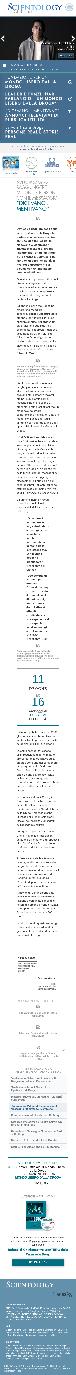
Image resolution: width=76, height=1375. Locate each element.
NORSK (48, 1314)
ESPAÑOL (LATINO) (15, 1317)
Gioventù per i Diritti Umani (48, 1356)
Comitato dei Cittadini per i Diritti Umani (24, 1358)
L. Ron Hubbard (13, 1330)
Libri (59, 1332)
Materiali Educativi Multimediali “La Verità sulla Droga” (36, 1098)
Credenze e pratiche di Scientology (39, 1330)
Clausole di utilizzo (59, 1368)
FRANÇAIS (12, 1311)
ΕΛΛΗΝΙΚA (60, 1317)
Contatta (42, 1335)
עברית (23, 1311)
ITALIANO (10, 1319)
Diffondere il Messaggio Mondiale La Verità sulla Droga (37, 1133)
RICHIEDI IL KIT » (38, 1262)
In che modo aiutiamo (11, 173)
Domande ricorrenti (46, 1332)
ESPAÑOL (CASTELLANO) (40, 1317)
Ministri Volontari (27, 1332)
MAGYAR (37, 1314)
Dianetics (27, 1345)
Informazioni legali (12, 1371)
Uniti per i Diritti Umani (23, 1356)
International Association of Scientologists (40, 1350)
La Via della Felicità (31, 172)
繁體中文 (54, 1311)
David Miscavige (23, 1348)
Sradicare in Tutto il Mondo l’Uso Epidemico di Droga (31, 1089)
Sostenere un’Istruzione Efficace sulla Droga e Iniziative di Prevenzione (34, 1080)
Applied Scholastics (52, 171)
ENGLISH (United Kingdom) (47, 1308)
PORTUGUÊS (24, 1319)
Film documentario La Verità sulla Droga (35, 1115)
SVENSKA (58, 1314)
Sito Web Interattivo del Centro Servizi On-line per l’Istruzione (37, 1123)
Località (51, 1335)
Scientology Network (43, 1345)
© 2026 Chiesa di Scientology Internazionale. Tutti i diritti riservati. (34, 1366)
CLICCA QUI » (38, 1183)
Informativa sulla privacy (15, 1368)
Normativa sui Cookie (39, 1368)
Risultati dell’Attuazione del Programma (35, 1146)
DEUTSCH (27, 1314)
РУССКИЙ (43, 1311)
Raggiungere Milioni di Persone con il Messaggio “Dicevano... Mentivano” (34, 1107)
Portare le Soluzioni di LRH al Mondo (34, 1140)
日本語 (33, 1311)
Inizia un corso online (43, 1348)
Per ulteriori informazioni (24, 1335)
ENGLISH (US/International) (19, 1308)
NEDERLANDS (13, 1314)
